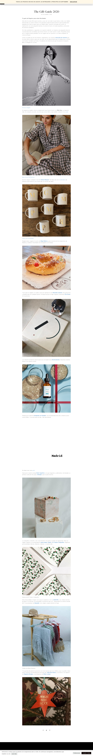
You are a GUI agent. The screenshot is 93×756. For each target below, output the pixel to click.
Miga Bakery (44, 241)
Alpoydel (36, 603)
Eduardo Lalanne (57, 292)
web (67, 112)
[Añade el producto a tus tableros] (49, 730)
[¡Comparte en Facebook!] (43, 730)
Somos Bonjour (45, 179)
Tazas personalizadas (28, 238)
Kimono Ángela (26, 107)
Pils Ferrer (67, 294)
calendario (62, 179)
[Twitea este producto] (46, 730)
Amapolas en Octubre (40, 415)
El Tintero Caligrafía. (58, 542)
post (33, 470)
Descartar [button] (73, 1)
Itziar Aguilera (40, 473)
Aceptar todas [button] (86, 753)
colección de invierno (61, 37)
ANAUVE (55, 599)
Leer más (14, 753)
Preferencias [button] (77, 753)
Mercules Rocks (51, 672)
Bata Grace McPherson (28, 177)
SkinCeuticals (56, 359)
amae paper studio (46, 542)
